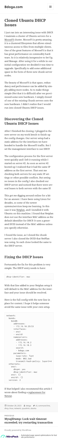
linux (11, 408)
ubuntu (33, 408)
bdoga (28, 405)
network (17, 408)
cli (36, 405)
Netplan (20, 209)
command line (44, 405)
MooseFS (9, 39)
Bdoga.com (13, 6)
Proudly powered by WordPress (17, 430)
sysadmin (26, 408)
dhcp (6, 408)
